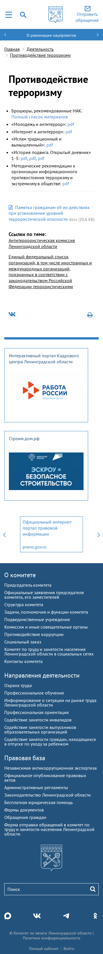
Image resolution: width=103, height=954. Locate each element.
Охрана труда (18, 685)
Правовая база (24, 758)
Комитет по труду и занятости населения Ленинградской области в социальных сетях (49, 651)
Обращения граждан (25, 817)
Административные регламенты (36, 787)
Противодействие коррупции (34, 634)
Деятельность (40, 49)
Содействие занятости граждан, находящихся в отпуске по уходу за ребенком (50, 741)
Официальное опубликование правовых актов (45, 777)
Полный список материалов (39, 117)
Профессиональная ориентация (36, 712)
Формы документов (24, 810)
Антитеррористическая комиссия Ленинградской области (42, 243)
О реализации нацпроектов (51, 35)
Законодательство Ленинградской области (47, 795)
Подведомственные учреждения (37, 619)
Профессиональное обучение (34, 693)
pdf (71, 124)
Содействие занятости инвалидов (38, 720)
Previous (4, 534)
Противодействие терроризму (40, 55)
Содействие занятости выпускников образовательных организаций (40, 729)
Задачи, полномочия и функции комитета (46, 612)
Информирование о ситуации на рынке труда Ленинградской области (50, 702)
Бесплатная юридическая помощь (38, 802)
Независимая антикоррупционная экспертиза (50, 768)
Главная (12, 49)
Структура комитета (23, 604)
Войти (69, 948)
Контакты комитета (23, 661)
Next (99, 534)
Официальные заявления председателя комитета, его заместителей (44, 595)
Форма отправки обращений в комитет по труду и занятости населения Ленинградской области (49, 829)
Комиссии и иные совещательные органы (46, 627)
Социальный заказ (22, 642)
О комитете (20, 575)
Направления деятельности (42, 675)
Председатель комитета (28, 585)
